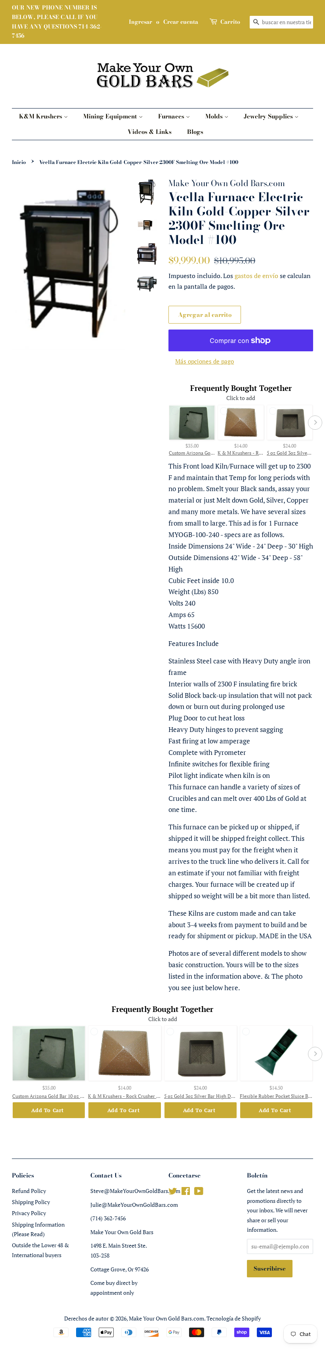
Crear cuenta (180, 21)
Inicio (19, 162)
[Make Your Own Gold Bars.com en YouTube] (198, 1192)
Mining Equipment (111, 116)
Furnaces (172, 116)
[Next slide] (315, 422)
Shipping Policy (31, 1202)
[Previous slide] (166, 422)
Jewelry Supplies (269, 116)
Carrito (230, 21)
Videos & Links (150, 131)
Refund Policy (29, 1191)
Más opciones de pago (204, 361)
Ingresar (140, 21)
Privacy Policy (29, 1213)
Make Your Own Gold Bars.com (166, 1318)
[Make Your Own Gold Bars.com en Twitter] (172, 1192)
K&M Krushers (41, 116)
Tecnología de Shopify (233, 1318)
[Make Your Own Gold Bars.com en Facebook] (185, 1192)
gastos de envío (256, 275)
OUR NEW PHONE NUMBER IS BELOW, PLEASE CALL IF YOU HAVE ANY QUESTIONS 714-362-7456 (57, 21)
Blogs (195, 131)
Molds (214, 116)
